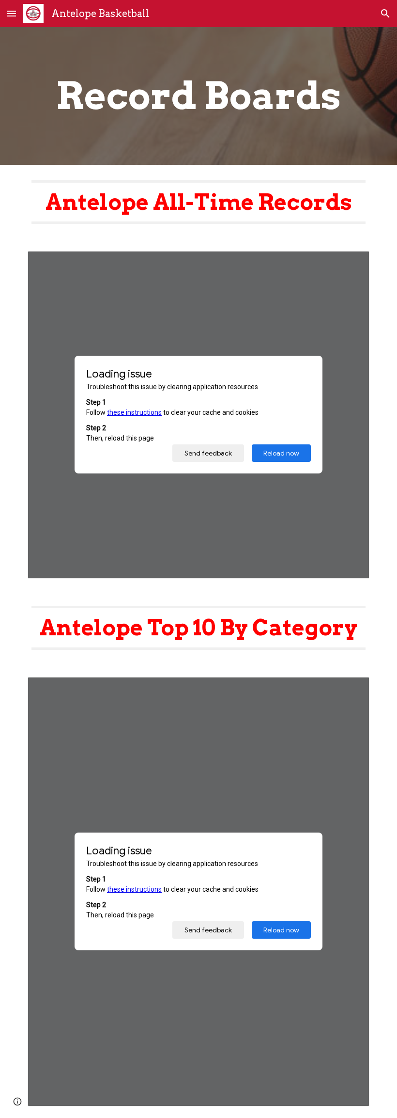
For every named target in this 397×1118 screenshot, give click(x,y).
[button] (11, 13)
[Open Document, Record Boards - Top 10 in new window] (351, 689)
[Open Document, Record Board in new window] (351, 263)
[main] (198, 96)
